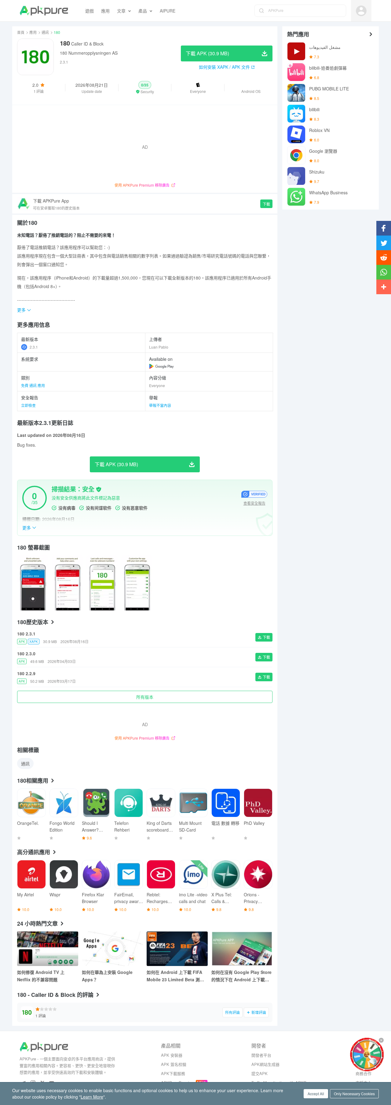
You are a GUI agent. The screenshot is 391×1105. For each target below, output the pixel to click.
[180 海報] (32, 582)
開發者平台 (261, 1055)
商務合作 (363, 1073)
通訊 (45, 32)
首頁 (20, 32)
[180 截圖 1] (67, 582)
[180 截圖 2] (102, 582)
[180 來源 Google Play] (161, 366)
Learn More (92, 1097)
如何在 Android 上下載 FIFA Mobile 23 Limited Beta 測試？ (174, 976)
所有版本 (144, 697)
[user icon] (361, 10)
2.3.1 (34, 346)
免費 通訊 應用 (33, 385)
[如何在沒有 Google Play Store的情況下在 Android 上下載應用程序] (241, 948)
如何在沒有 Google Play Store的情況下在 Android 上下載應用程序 (241, 976)
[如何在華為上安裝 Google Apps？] (112, 948)
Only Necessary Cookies (354, 1093)
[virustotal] (99, 489)
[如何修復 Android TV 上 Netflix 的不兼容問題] (47, 948)
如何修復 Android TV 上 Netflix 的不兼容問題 (40, 975)
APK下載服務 (173, 1073)
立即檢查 (28, 405)
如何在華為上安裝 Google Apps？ (107, 975)
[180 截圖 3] (136, 582)
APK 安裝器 (171, 1055)
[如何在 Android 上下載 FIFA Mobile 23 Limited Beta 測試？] (177, 948)
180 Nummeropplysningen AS (89, 53)
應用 (33, 32)
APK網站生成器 (265, 1064)
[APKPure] (44, 11)
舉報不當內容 (160, 405)
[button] (144, 87)
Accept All (316, 1093)
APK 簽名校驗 (173, 1064)
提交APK (259, 1073)
